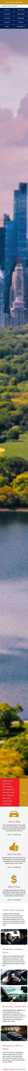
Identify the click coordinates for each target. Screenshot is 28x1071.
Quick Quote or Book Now (14, 2)
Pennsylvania (21, 14)
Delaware (21, 22)
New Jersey (21, 9)
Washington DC (21, 26)
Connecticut (7, 14)
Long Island (7, 18)
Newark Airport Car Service (10, 6)
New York (7, 9)
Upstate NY (7, 22)
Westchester (21, 18)
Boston (7, 26)
